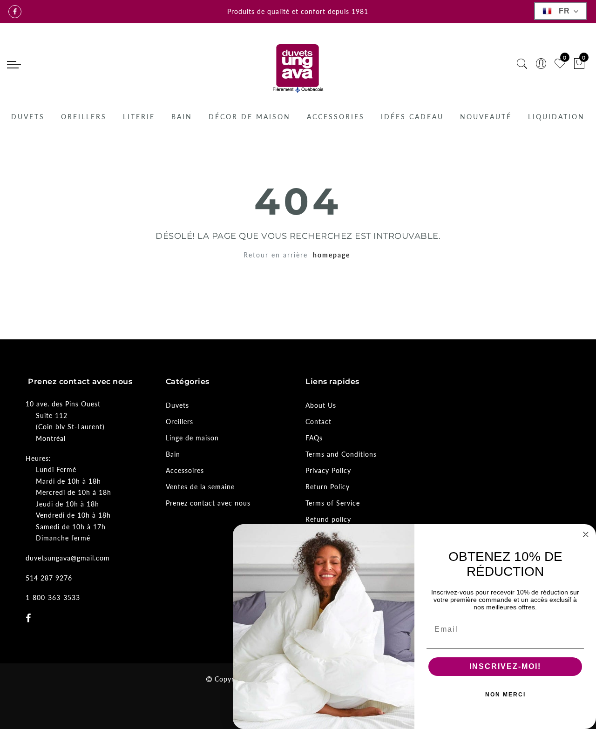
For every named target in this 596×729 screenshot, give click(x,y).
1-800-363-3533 (53, 597)
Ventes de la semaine (200, 487)
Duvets (28, 117)
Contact (318, 421)
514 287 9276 (49, 578)
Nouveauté (486, 117)
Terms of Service (332, 503)
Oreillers (84, 117)
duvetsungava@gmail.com (68, 558)
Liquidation (556, 117)
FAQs (314, 438)
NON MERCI (505, 694)
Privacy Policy (328, 470)
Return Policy (327, 487)
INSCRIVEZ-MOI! (505, 666)
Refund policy (328, 519)
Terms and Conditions (341, 454)
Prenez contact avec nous (208, 503)
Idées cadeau (412, 117)
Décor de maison (250, 117)
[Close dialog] (585, 534)
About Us (320, 405)
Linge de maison (192, 438)
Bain (181, 117)
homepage (331, 255)
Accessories (336, 117)
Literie (139, 117)
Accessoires (185, 470)
